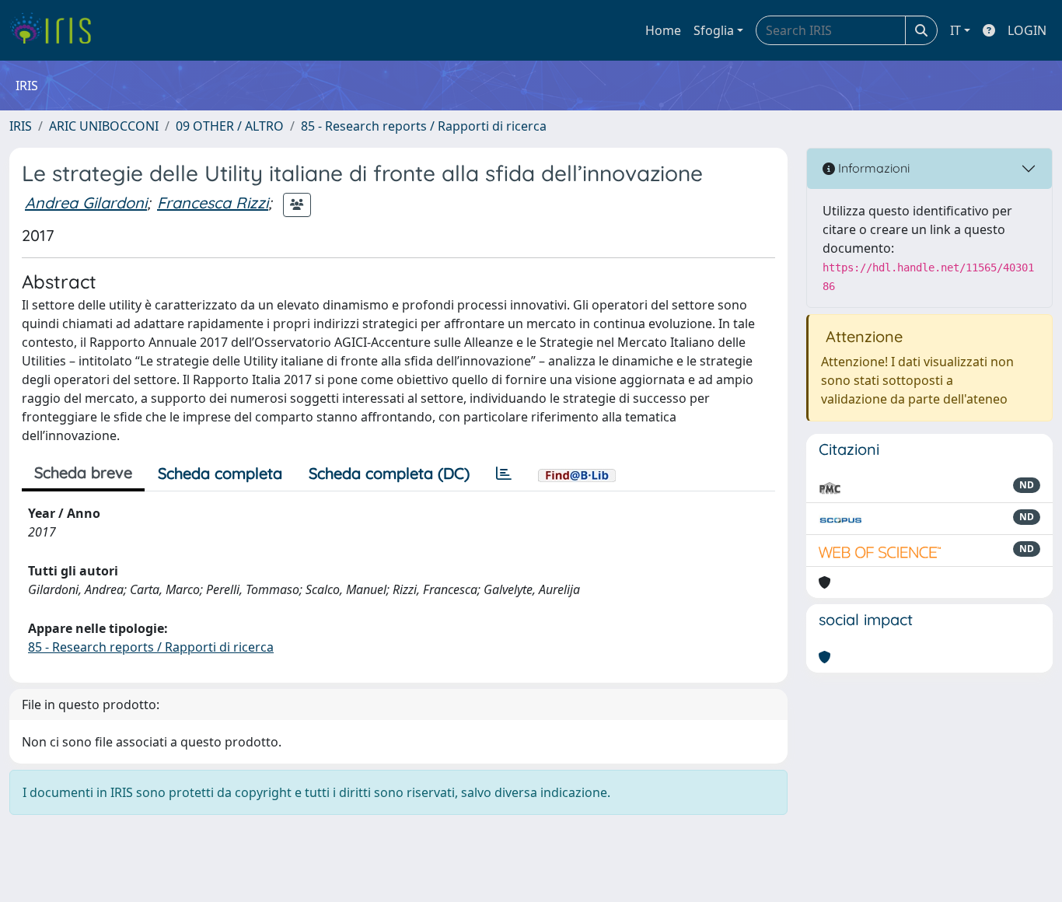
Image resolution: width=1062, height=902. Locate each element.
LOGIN (1027, 30)
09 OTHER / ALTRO (230, 126)
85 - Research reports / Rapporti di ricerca (424, 126)
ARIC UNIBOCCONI (104, 126)
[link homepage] (56, 30)
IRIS (20, 126)
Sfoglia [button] (713, 30)
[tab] (504, 473)
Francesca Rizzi (212, 202)
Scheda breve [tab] (83, 472)
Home (663, 30)
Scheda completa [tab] (220, 473)
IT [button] (955, 30)
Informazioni (872, 168)
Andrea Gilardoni (86, 202)
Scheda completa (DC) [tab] (389, 473)
